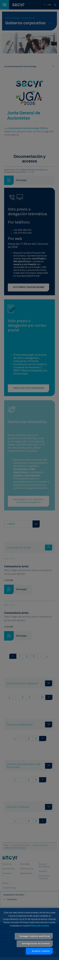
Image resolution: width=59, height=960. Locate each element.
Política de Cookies (39, 926)
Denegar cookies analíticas (35, 936)
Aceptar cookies (41, 951)
